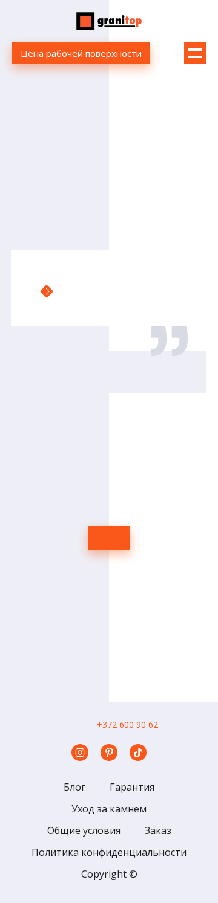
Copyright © (109, 874)
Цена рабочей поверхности (81, 53)
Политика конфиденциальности (109, 852)
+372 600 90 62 (127, 724)
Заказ (158, 830)
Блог (74, 787)
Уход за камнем (109, 808)
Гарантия (132, 787)
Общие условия (84, 830)
